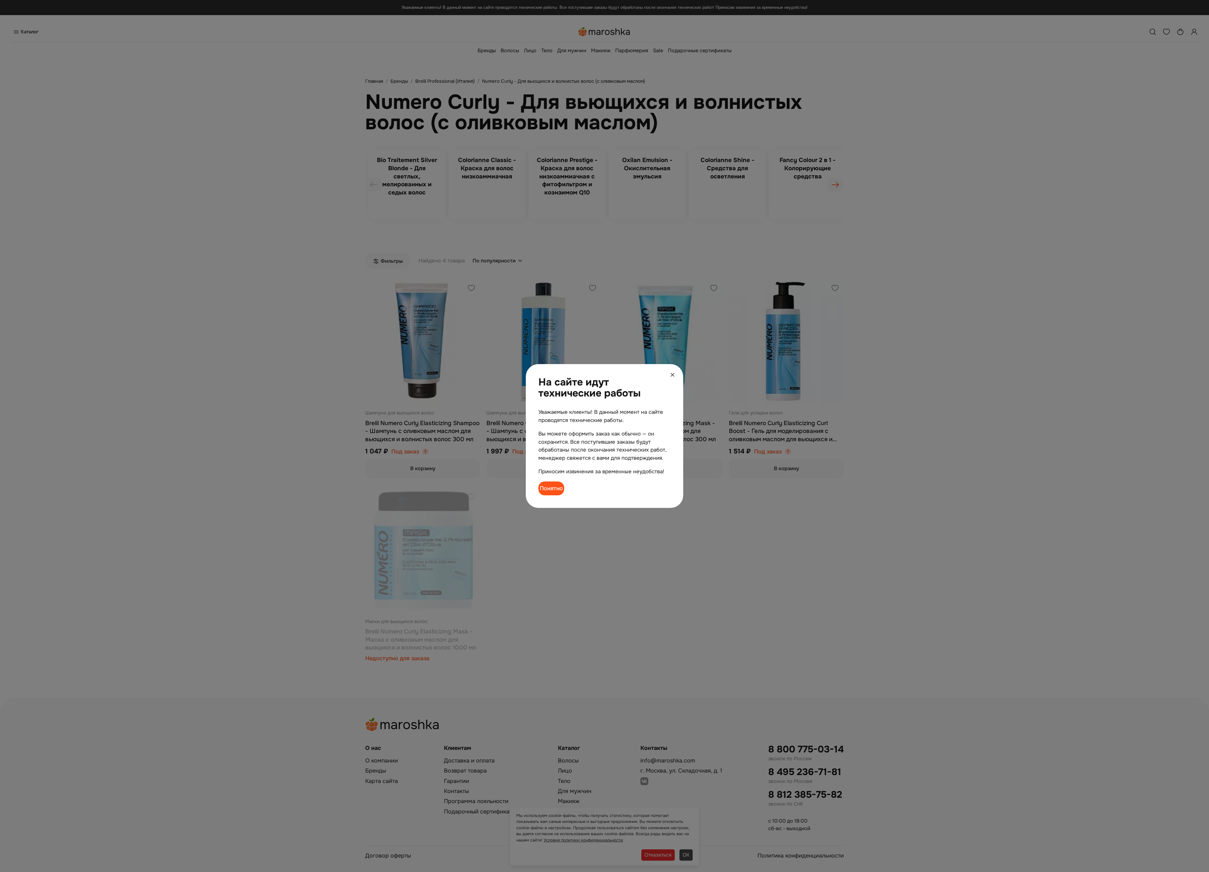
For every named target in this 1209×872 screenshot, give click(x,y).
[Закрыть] (672, 375)
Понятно (551, 488)
